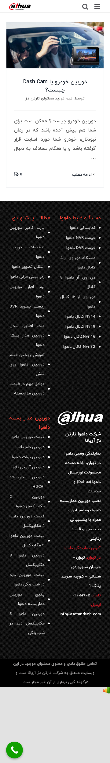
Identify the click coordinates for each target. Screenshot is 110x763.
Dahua (84, 482)
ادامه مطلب (82, 175)
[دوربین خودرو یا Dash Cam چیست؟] (55, 45)
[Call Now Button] (14, 750)
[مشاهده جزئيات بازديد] (106, 691)
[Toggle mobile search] (85, 6)
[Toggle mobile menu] (97, 6)
